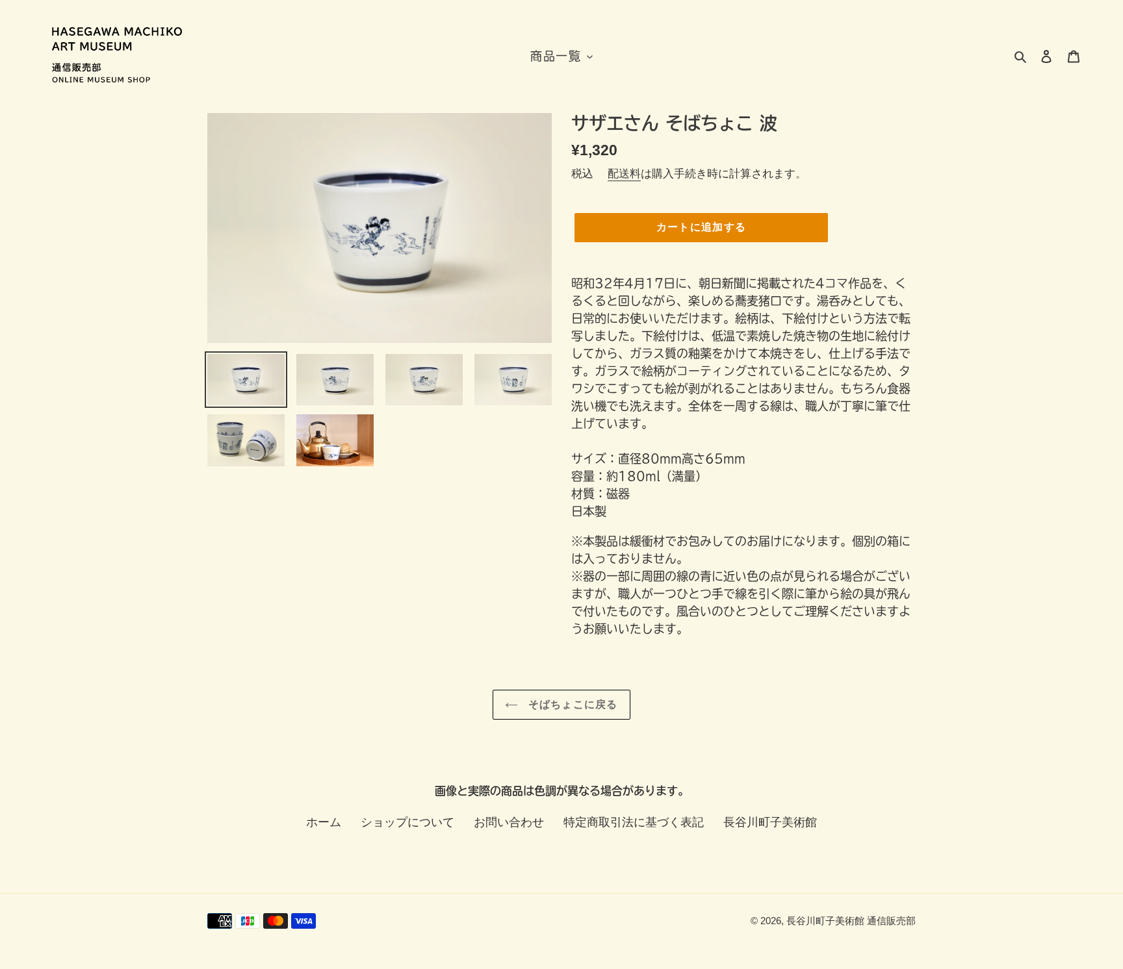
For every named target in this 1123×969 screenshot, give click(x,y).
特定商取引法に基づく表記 (633, 822)
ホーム (323, 822)
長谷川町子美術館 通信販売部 (851, 920)
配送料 (624, 174)
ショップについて (407, 822)
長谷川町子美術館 (770, 822)
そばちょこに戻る (571, 704)
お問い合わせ (509, 822)
